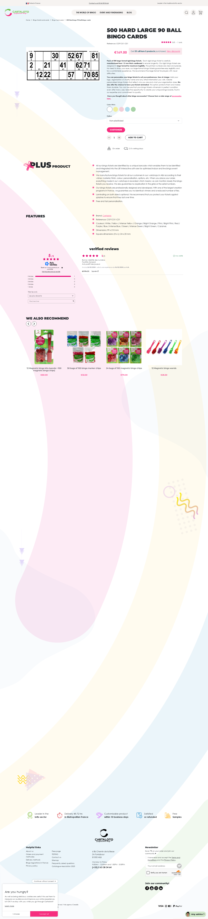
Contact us (56, 857)
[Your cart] (200, 12)
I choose (16, 914)
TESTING (55, 854)
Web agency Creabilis (70, 905)
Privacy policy (32, 866)
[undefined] (62, 268)
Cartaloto (107, 215)
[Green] (133, 109)
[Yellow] (115, 109)
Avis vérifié (179, 256)
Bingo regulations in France (37, 863)
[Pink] (121, 109)
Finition (109, 116)
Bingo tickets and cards (41, 20)
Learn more (9, 906)
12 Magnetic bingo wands (164, 368)
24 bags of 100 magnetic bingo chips (124, 368)
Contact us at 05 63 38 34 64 (99, 3)
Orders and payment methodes (34, 855)
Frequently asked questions (63, 863)
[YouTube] (152, 888)
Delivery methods (33, 860)
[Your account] (193, 12)
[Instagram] (156, 888)
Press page (56, 851)
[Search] (186, 12)
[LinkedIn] (161, 888)
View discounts (173, 51)
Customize (116, 130)
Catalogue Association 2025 (63, 866)
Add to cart (135, 137)
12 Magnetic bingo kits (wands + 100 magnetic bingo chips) (44, 369)
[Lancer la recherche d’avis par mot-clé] (73, 301)
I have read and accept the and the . (164, 858)
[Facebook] (147, 888)
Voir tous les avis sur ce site (51, 271)
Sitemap (55, 860)
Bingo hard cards (58, 20)
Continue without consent (44, 881)
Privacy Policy (170, 860)
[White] (109, 109)
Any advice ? (198, 914)
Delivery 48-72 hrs (73, 813)
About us (29, 851)
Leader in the (42, 813)
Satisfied (148, 813)
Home (28, 20)
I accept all (44, 914)
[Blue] (127, 109)
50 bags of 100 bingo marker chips (84, 368)
